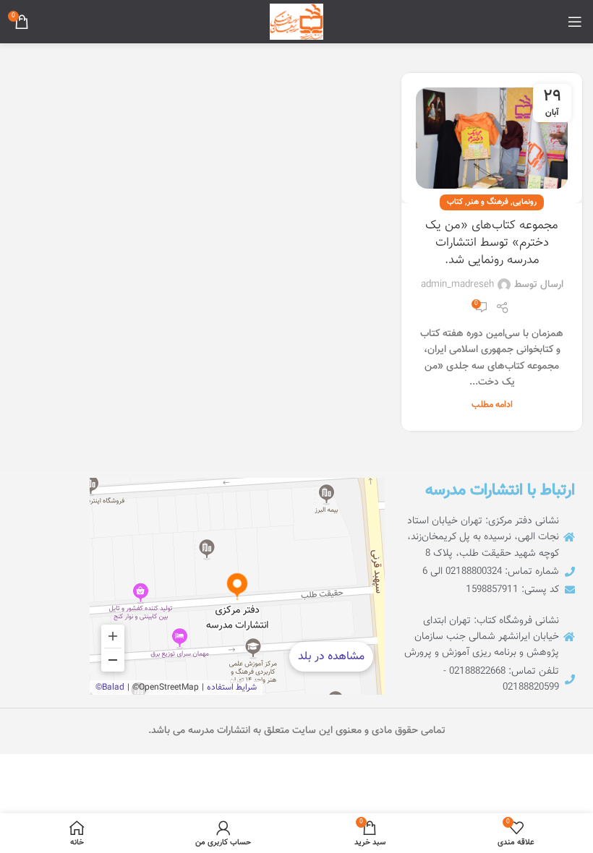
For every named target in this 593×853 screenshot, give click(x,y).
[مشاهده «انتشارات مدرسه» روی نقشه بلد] (237, 586)
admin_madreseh (457, 285)
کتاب (455, 202)
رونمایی (525, 202)
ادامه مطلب (492, 405)
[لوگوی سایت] (296, 22)
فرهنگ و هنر (487, 202)
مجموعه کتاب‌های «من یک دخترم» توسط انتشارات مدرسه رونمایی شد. (491, 243)
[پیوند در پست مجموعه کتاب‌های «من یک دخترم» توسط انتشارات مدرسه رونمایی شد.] (491, 138)
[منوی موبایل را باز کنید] (574, 21)
